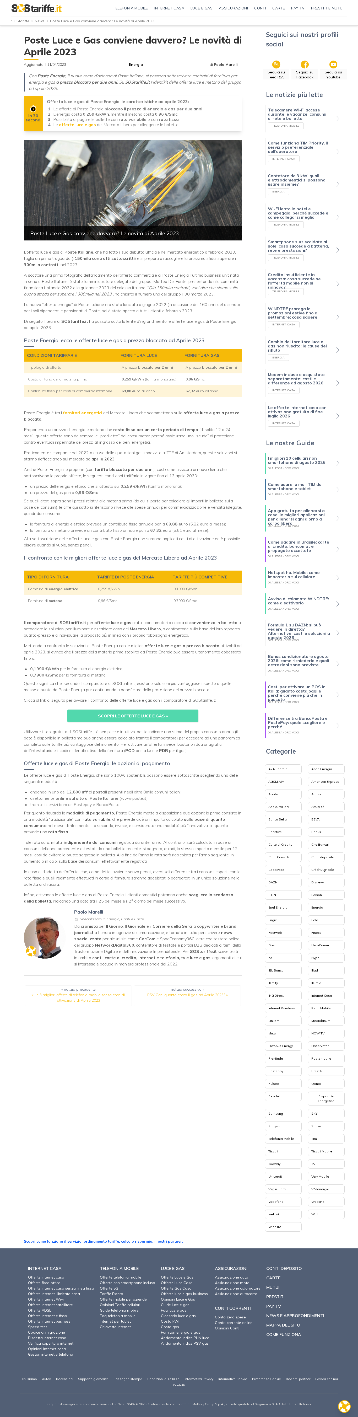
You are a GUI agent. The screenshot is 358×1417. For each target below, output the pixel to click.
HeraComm (320, 945)
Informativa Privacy (199, 1379)
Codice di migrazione (46, 1332)
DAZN (273, 882)
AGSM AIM (276, 781)
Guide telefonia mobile (119, 1310)
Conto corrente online (233, 1322)
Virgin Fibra (277, 1189)
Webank (317, 1202)
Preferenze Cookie (266, 1379)
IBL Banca (276, 970)
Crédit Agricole (322, 870)
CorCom (147, 938)
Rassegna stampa (127, 1379)
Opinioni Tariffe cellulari (120, 1304)
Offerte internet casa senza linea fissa (61, 1288)
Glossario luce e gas (178, 1315)
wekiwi (273, 1214)
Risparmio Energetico (326, 1098)
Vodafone (276, 1202)
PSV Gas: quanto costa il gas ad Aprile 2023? (186, 994)
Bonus (316, 832)
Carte (273, 1277)
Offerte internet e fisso (47, 1315)
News (40, 21)
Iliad (314, 970)
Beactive (275, 832)
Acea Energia (321, 769)
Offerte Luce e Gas (177, 1277)
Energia (136, 64)
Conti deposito (322, 857)
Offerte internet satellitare (50, 1304)
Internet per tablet (115, 1321)
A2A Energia (278, 769)
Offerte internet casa (46, 1277)
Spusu (316, 1126)
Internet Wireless (281, 1008)
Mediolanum (320, 1021)
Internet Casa (321, 995)
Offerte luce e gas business (184, 1293)
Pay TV (273, 1306)
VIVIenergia (320, 1189)
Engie (272, 920)
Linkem (273, 1021)
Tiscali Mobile (321, 1151)
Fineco (316, 933)
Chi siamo (29, 1379)
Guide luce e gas (175, 1304)
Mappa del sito (283, 1325)
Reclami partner (298, 1379)
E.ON (272, 895)
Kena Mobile (321, 1008)
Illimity (273, 983)
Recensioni (64, 1379)
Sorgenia (275, 1126)
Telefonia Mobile (281, 1139)
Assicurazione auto (231, 1277)
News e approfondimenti (295, 1315)
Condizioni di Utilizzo (163, 1379)
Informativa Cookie (232, 1379)
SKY (314, 1113)
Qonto (316, 1084)
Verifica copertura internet (50, 1343)
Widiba (317, 1214)
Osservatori (320, 1046)
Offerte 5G (109, 1288)
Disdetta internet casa (47, 1337)
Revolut (274, 1096)
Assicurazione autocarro (236, 1293)
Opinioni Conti (227, 1328)
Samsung (275, 1113)
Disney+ (317, 882)
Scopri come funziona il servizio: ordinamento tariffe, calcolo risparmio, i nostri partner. (103, 1241)
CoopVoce (276, 870)
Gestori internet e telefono (50, 1354)
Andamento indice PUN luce (185, 1337)
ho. (270, 958)
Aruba (316, 794)
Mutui (272, 1033)
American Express (325, 781)
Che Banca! (320, 844)
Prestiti (316, 1071)
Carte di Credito (280, 844)
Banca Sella (277, 819)
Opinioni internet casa (47, 1348)
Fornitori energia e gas (180, 1332)
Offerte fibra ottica (44, 1282)
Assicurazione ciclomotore (238, 1288)
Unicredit (275, 1176)
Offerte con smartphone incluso (127, 1282)
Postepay (275, 1071)
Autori (46, 1379)
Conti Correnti (278, 857)
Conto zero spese (230, 1317)
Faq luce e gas (173, 1310)
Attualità (317, 807)
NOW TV (317, 1033)
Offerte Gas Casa (176, 1288)
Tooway (274, 1164)
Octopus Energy (280, 1046)
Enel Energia (278, 907)
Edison (316, 895)
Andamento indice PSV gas (185, 1343)
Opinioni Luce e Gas (178, 1299)
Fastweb (275, 933)
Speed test (37, 1326)
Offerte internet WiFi (46, 1299)
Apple (273, 794)
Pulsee (273, 1084)
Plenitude (275, 1058)
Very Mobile (320, 1176)
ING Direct (276, 995)
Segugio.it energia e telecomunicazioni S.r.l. (80, 1404)
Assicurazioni (278, 807)
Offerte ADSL (39, 1310)
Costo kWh (171, 1321)
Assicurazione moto (232, 1282)
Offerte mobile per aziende (123, 1299)
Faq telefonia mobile (117, 1315)
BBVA (315, 819)
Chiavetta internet (115, 1326)
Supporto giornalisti (93, 1379)
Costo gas (170, 1326)
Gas (271, 945)
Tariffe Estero (111, 1293)
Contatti (179, 1385)
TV (313, 1164)
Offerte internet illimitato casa (54, 1293)
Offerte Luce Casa (177, 1282)
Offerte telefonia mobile (120, 1277)
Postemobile (321, 1058)
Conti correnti (233, 1308)
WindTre (274, 1227)
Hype (315, 958)
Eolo (314, 920)
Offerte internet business (49, 1321)
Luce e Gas (173, 1268)
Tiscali (273, 1151)
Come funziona (283, 1334)
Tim (314, 1139)
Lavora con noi (326, 1379)
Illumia (316, 983)
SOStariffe (20, 21)
